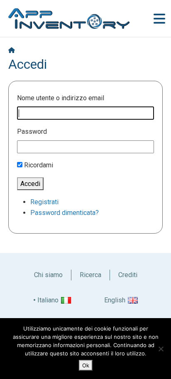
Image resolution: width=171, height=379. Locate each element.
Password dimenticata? (64, 213)
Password (32, 131)
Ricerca (90, 275)
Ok (85, 365)
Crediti (127, 275)
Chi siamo (48, 275)
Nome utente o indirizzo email (60, 98)
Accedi (30, 184)
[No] (160, 349)
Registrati (44, 202)
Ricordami (38, 165)
